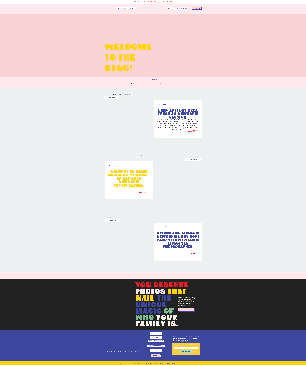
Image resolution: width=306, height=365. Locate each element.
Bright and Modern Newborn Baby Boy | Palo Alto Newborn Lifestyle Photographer (177, 240)
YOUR (166, 317)
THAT (177, 292)
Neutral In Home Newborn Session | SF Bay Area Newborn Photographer (128, 178)
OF (169, 311)
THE (164, 298)
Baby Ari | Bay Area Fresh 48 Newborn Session (177, 114)
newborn (112, 98)
